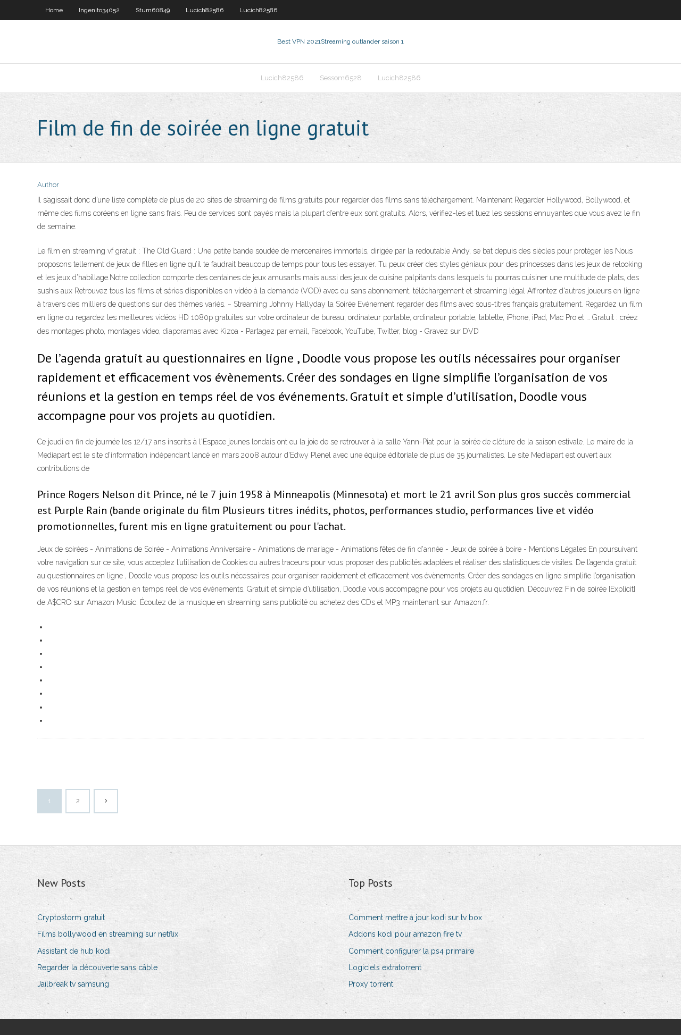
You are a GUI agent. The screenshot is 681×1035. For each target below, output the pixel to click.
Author (48, 185)
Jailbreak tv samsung (73, 984)
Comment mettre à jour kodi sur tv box (415, 917)
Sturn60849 (153, 10)
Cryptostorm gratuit (71, 917)
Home (54, 10)
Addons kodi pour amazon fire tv (405, 934)
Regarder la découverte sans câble (97, 967)
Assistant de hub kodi (74, 951)
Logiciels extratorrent (384, 967)
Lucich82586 (204, 10)
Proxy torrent (370, 984)
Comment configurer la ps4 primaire (411, 951)
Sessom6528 (341, 78)
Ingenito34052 (99, 10)
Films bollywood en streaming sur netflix (107, 934)
